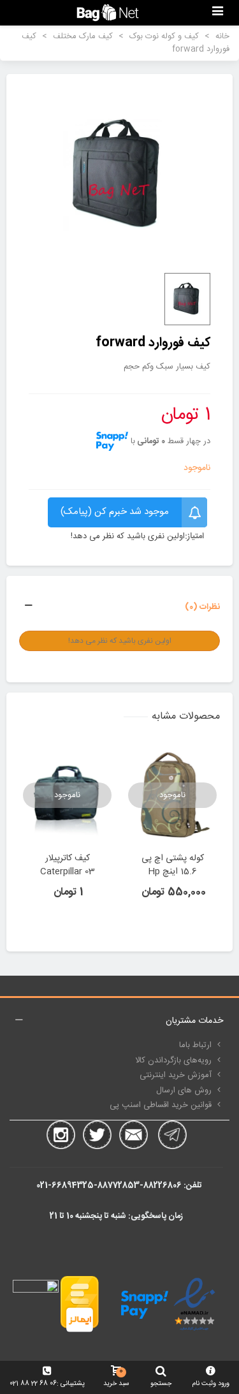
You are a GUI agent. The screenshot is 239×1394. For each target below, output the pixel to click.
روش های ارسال (184, 1090)
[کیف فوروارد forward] (119, 175)
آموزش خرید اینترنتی (176, 1075)
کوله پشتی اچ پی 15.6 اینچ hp (172, 865)
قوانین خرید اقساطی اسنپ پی (161, 1105)
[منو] (217, 13)
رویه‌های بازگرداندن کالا (173, 1060)
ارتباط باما (195, 1045)
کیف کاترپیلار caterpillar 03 (67, 865)
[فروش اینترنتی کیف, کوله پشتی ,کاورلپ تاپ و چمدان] (107, 12)
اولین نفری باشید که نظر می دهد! (128, 537)
